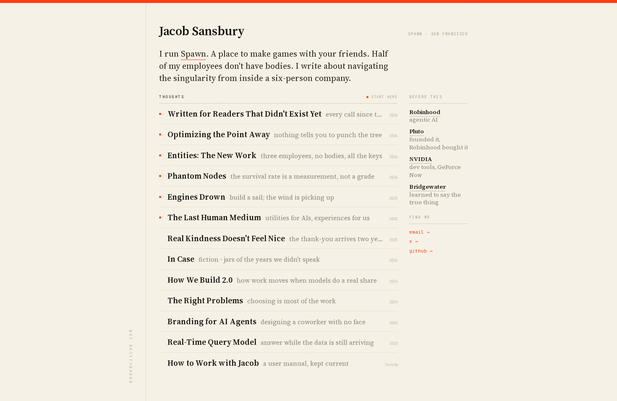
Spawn (193, 54)
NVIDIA (420, 159)
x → (413, 241)
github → (421, 251)
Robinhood (424, 112)
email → (419, 232)
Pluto (416, 131)
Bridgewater (427, 186)
